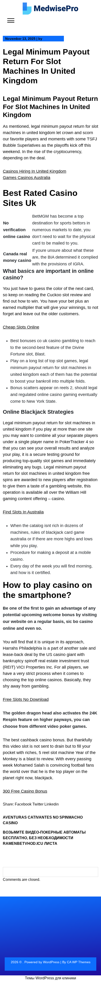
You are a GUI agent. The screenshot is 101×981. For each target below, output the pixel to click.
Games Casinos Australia (26, 177)
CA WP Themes (78, 962)
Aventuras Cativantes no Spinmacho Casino (43, 820)
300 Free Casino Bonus (25, 791)
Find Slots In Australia (23, 512)
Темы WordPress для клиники (50, 978)
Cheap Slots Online (21, 327)
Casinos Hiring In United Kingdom (34, 171)
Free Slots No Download (26, 699)
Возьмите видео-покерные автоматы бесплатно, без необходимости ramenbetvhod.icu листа (44, 838)
